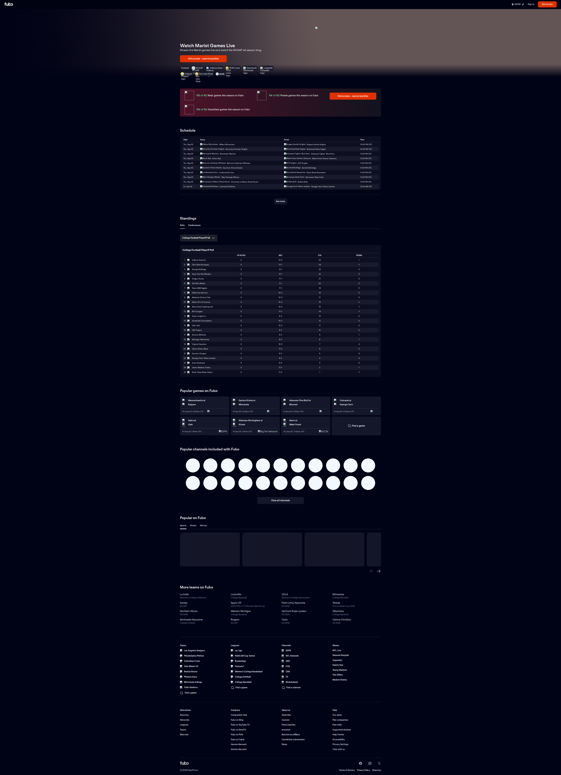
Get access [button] (547, 4)
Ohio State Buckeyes (200, 265)
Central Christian (342, 619)
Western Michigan (241, 611)
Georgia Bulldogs (199, 269)
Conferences (194, 225)
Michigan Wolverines (200, 339)
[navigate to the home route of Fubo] (8, 4)
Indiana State (216, 68)
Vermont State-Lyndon (294, 611)
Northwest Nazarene (191, 619)
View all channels (280, 500)
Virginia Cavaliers (199, 344)
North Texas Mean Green (202, 372)
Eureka (183, 602)
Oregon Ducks (198, 279)
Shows (193, 525)
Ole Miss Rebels (198, 283)
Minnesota (338, 594)
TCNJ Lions (235, 68)
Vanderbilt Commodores (202, 321)
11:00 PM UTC (366, 158)
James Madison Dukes (201, 367)
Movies (203, 525)
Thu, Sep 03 (188, 144)
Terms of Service (347, 770)
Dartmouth (252, 68)
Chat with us (339, 749)
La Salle (184, 594)
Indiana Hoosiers (199, 260)
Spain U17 (236, 602)
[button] (371, 571)
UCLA (285, 594)
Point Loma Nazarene (293, 602)
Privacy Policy (363, 770)
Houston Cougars (199, 353)
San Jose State (206, 74)
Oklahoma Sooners (200, 293)
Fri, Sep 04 (187, 186)
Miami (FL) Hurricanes (201, 302)
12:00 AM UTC (366, 186)
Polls (182, 225)
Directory (376, 770)
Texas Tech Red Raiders (201, 274)
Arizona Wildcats (199, 335)
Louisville (236, 594)
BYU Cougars (197, 311)
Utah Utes (196, 325)
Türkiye (336, 602)
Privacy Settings (340, 744)
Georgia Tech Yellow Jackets (203, 358)
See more (280, 201)
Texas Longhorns (199, 316)
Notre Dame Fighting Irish (202, 307)
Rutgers (235, 619)
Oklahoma (338, 611)
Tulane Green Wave (200, 349)
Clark (285, 619)
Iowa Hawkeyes (198, 363)
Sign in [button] (531, 4)
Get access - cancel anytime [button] (203, 58)
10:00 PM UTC (366, 144)
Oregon (188, 74)
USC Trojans (197, 330)
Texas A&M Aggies (199, 288)
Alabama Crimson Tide (201, 297)
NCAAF (199, 68)
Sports (183, 525)
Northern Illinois (189, 611)
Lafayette (268, 68)
